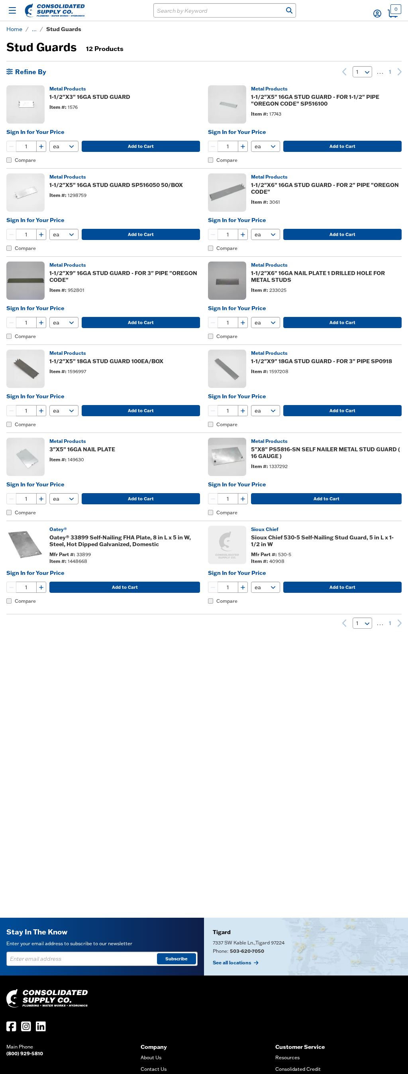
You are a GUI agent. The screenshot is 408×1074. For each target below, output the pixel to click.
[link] (344, 71)
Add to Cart (141, 146)
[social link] (11, 1026)
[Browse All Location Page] (306, 947)
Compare (25, 160)
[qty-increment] (41, 146)
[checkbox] (9, 160)
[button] (377, 14)
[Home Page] (55, 10)
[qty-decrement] (11, 146)
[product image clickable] (25, 104)
